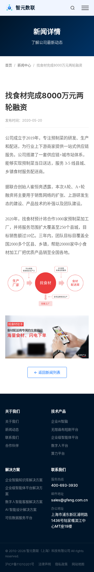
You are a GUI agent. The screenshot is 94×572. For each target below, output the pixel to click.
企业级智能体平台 (64, 437)
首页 (8, 65)
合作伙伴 (12, 445)
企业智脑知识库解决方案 (24, 480)
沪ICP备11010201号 (19, 564)
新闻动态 (12, 429)
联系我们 (12, 437)
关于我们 (12, 421)
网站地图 (78, 564)
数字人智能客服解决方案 (24, 502)
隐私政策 (61, 564)
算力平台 (58, 453)
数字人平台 (59, 445)
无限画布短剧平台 (64, 429)
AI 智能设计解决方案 (21, 509)
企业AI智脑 (59, 421)
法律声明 (44, 564)
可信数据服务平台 (18, 518)
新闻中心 (24, 65)
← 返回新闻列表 (47, 372)
